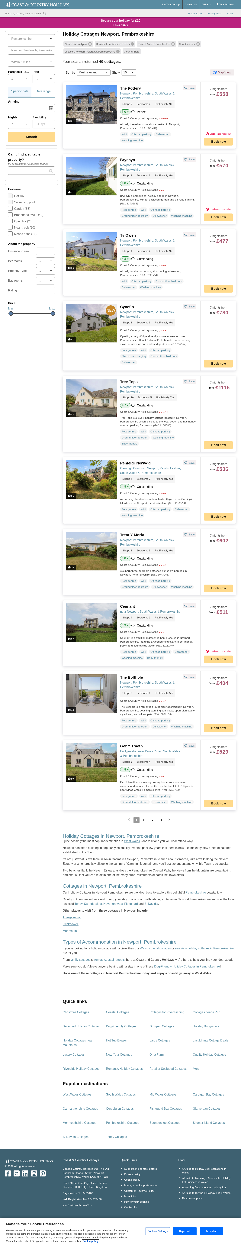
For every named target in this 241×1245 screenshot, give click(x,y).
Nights (13, 117)
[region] (120, 1231)
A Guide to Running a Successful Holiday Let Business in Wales (206, 1179)
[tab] (19, 92)
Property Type (17, 270)
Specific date (19, 91)
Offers (230, 13)
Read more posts (192, 1198)
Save (191, 87)
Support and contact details (140, 1168)
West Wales (132, 841)
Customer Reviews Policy (139, 1190)
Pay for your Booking (136, 1201)
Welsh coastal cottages (155, 948)
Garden (22, 208)
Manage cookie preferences (141, 1185)
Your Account (226, 4)
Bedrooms (15, 261)
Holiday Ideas (214, 13)
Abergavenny (72, 917)
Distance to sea (18, 251)
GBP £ (205, 4)
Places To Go (195, 13)
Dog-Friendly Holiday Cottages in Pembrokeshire (187, 966)
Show (116, 72)
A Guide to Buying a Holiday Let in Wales (206, 1192)
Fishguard (131, 903)
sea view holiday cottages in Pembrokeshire (204, 948)
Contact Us (191, 4)
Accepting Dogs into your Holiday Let (204, 1187)
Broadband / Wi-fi (28, 215)
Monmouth (70, 930)
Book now (218, 141)
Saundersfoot (93, 903)
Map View (224, 72)
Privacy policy (132, 1174)
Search (31, 137)
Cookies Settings (158, 1231)
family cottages (80, 959)
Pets (36, 71)
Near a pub (24, 227)
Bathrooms (15, 280)
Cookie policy (132, 1179)
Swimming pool (24, 202)
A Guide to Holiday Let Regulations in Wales (204, 1170)
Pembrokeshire (196, 892)
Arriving (14, 101)
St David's (151, 903)
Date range (43, 91)
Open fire (23, 221)
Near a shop (25, 234)
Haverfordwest (113, 903)
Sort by (70, 72)
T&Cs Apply (120, 24)
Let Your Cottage (171, 4)
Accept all (211, 1231)
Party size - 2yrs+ (19, 71)
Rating (12, 290)
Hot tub (19, 196)
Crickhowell (71, 924)
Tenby (78, 903)
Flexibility (39, 117)
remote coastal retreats (109, 959)
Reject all (184, 1231)
